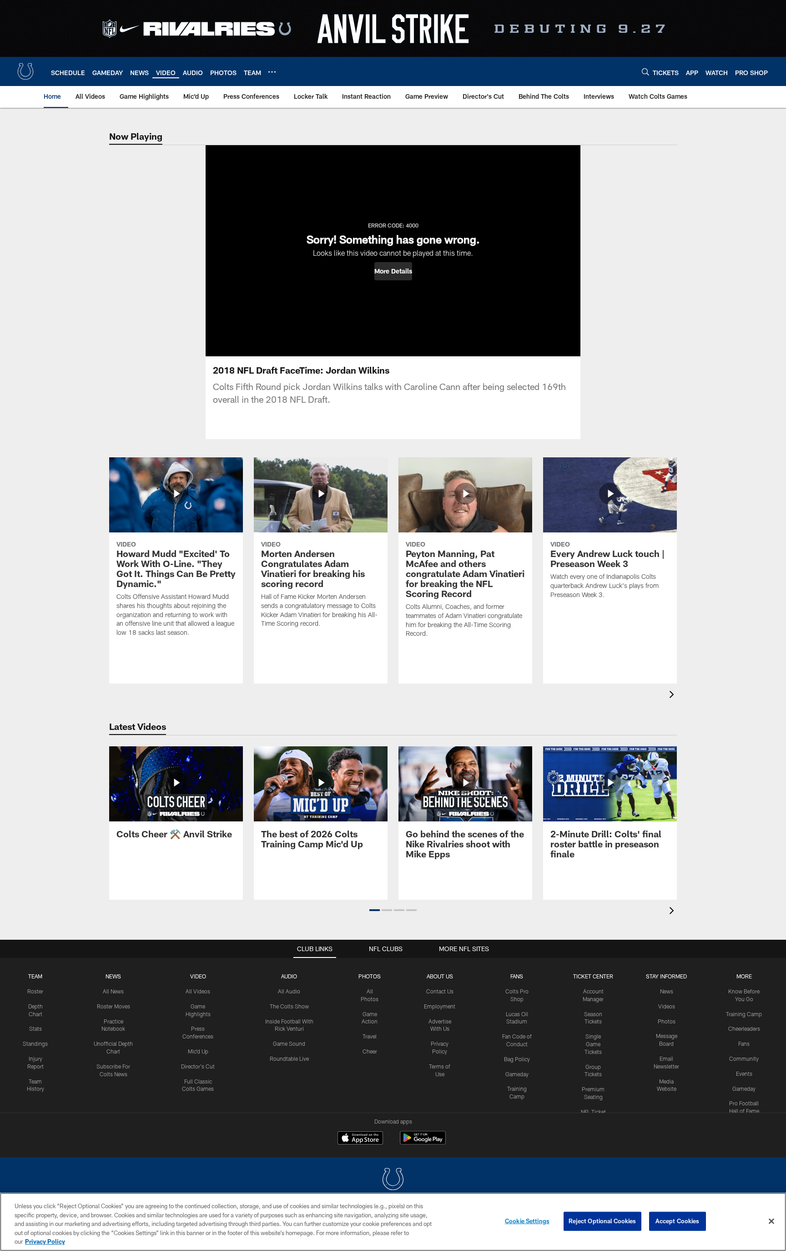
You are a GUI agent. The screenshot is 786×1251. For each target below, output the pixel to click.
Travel (370, 1036)
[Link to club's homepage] (25, 71)
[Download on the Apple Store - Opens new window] (360, 1139)
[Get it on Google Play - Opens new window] (423, 1142)
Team (35, 976)
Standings (35, 1043)
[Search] (645, 72)
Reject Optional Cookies (602, 1221)
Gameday (517, 1074)
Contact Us (439, 991)
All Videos (198, 991)
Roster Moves (113, 1006)
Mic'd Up (198, 1051)
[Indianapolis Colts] (393, 1180)
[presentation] (673, 695)
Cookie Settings (527, 1221)
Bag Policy (517, 1059)
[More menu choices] (272, 72)
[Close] (771, 1221)
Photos (369, 976)
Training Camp (744, 1014)
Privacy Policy (45, 1241)
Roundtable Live (289, 1058)
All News (113, 991)
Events (744, 1073)
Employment (439, 1006)
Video (198, 976)
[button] (393, 271)
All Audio (289, 991)
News (113, 976)
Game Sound (289, 1043)
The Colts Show (289, 1006)
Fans (744, 1043)
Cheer (370, 1051)
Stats (35, 1028)
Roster (35, 991)
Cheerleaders (744, 1028)
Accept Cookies (677, 1221)
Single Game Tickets (593, 1044)
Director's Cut (198, 1066)
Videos (666, 1006)
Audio (289, 976)
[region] (393, 1222)
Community (744, 1058)
